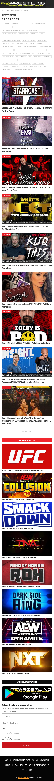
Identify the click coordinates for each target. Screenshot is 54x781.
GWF (30, 56)
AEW (27, 23)
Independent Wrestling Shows (23, 69)
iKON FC (46, 66)
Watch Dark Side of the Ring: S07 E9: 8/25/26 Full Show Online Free (21, 615)
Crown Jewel (42, 40)
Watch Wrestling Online (13, 10)
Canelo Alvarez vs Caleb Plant (11, 40)
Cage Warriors (28, 37)
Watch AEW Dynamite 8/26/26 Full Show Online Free (16, 644)
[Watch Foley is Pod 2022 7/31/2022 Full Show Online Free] (27, 325)
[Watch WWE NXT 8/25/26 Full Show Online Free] (27, 659)
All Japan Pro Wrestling (38, 23)
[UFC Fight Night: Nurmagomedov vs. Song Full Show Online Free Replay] (27, 456)
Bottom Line (34, 33)
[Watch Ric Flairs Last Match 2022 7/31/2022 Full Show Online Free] (27, 131)
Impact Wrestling (7, 69)
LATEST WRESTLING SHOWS (27, 440)
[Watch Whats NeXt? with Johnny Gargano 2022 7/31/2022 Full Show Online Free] (27, 209)
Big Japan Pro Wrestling (9, 33)
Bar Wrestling (7, 27)
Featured (29, 50)
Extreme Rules (19, 50)
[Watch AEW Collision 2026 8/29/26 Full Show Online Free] (27, 485)
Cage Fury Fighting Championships (12, 37)
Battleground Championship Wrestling (13, 30)
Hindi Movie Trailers (34, 60)
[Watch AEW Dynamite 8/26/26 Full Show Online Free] (27, 630)
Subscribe (27, 745)
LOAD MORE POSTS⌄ (27, 431)
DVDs (19, 46)
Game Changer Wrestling (27, 53)
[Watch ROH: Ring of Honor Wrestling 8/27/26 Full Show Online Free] (27, 572)
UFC (30, 770)
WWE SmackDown (42, 760)
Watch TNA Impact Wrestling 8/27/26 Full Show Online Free (19, 557)
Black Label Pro (23, 33)
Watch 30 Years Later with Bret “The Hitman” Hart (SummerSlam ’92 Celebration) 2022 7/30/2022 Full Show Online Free (26, 421)
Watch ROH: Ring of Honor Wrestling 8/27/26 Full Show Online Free (21, 586)
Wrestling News (11, 765)
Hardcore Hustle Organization (42, 56)
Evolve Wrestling (8, 50)
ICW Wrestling (15, 66)
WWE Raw (30, 760)
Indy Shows (6, 78)
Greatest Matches (21, 56)
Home (3, 10)
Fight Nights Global (40, 50)
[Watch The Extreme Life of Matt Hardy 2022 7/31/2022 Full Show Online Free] (27, 170)
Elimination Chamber (45, 46)
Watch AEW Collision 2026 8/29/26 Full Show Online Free (18, 499)
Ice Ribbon (5, 66)
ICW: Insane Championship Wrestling (31, 66)
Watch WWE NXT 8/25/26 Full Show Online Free (15, 673)
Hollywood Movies (25, 63)
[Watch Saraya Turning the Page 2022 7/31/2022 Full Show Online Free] (27, 287)
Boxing (42, 33)
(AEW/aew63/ (6, 23)
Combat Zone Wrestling (29, 40)
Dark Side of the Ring (8, 43)
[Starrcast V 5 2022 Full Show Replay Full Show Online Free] (27, 91)
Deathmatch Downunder (36, 43)
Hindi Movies (46, 60)
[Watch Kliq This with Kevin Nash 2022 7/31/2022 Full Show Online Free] (27, 248)
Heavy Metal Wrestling (9, 60)
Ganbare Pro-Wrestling (43, 53)
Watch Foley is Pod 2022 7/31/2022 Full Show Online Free (26, 343)
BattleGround (40, 27)
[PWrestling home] (23, 4)
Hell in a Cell (22, 60)
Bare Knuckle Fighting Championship (23, 27)
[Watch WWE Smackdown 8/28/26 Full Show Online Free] (27, 514)
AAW (22, 23)
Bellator (29, 765)
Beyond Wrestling (32, 30)
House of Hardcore (38, 63)
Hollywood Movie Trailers (10, 63)
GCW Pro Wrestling (8, 56)
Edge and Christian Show (30, 46)
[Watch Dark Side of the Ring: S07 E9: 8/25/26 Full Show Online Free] (27, 601)
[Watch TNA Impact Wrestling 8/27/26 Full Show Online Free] (27, 543)
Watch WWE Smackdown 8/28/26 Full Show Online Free (17, 528)
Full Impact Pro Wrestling (10, 53)
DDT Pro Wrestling (22, 43)
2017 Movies (15, 23)
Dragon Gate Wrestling (9, 46)
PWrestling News (23, 777)
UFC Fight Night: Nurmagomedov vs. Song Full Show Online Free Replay (22, 470)
